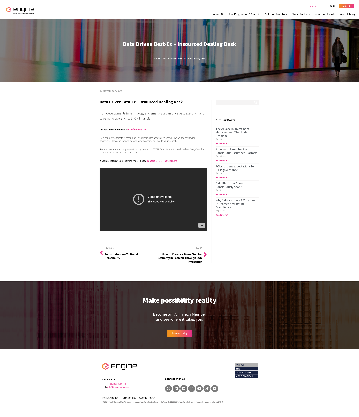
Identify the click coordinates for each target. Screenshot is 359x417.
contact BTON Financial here (162, 160)
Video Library (347, 14)
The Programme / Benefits (245, 14)
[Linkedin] (176, 388)
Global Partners (301, 14)
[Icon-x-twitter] (168, 388)
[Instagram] (191, 388)
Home (157, 58)
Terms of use (128, 397)
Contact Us (315, 6)
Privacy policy (110, 397)
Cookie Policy (147, 397)
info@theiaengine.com (118, 386)
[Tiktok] (206, 388)
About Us (218, 14)
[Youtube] (199, 388)
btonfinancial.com (137, 129)
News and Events (325, 14)
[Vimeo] (183, 388)
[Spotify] (214, 388)
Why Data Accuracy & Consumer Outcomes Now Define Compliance (236, 203)
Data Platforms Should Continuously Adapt (230, 185)
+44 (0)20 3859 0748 (116, 383)
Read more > (222, 143)
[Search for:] (237, 102)
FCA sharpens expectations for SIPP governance (235, 168)
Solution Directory (276, 14)
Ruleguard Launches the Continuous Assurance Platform (236, 151)
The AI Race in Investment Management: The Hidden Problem (232, 132)
